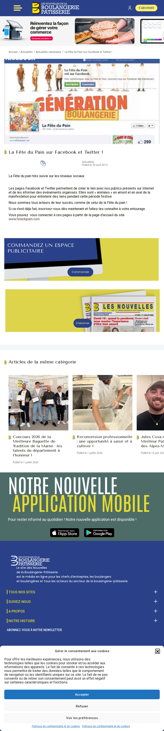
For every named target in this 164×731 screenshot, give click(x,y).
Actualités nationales (48, 52)
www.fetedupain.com (24, 219)
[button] (157, 651)
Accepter (82, 694)
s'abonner (146, 8)
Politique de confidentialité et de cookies (56, 726)
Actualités (26, 52)
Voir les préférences (82, 718)
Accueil (13, 52)
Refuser (82, 706)
